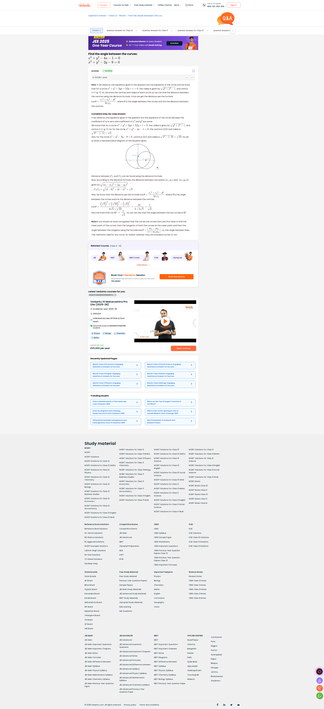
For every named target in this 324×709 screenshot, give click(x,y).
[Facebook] (217, 705)
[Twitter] (231, 705)
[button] (99, 258)
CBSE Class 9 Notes (197, 593)
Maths (122, 16)
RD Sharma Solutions (94, 537)
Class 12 (113, 16)
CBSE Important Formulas (165, 565)
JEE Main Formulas (93, 657)
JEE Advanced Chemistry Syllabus (134, 685)
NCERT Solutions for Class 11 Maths (134, 454)
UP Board (89, 624)
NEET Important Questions (166, 644)
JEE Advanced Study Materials (132, 593)
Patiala (190, 653)
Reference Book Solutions (96, 528)
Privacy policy (130, 705)
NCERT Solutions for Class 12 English (100, 513)
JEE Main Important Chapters (98, 648)
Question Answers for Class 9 (226, 30)
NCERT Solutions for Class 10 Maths (169, 454)
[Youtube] (238, 705)
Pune (213, 641)
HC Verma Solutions (94, 533)
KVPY (121, 555)
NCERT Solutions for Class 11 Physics (135, 458)
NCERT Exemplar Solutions (96, 546)
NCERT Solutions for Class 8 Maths (204, 454)
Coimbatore (216, 637)
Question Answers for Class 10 (190, 30)
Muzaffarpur (192, 640)
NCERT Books (194, 481)
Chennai (191, 644)
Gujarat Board (91, 589)
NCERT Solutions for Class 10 (166, 449)
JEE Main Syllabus (92, 666)
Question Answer (97, 16)
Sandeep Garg (91, 563)
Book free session (176, 276)
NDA (121, 550)
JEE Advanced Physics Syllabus (133, 673)
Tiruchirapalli (193, 675)
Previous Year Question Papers (133, 580)
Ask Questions (125, 611)
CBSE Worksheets (162, 542)
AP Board (89, 580)
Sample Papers (126, 585)
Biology (157, 580)
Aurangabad (216, 654)
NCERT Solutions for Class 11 (131, 449)
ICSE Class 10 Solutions (199, 537)
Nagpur (214, 646)
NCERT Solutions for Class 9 (166, 484)
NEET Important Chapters (165, 648)
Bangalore (191, 648)
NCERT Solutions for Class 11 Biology (135, 470)
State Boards (90, 576)
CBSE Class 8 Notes (197, 598)
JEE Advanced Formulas (130, 660)
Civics (156, 607)
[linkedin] (224, 705)
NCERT (87, 452)
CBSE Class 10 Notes (198, 589)
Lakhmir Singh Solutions (95, 550)
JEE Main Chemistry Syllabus (97, 679)
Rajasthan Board (92, 611)
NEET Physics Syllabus (163, 670)
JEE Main (123, 533)
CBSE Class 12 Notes (197, 580)
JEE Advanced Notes (128, 656)
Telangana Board (92, 615)
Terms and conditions (149, 705)
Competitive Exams (128, 528)
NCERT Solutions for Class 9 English (169, 500)
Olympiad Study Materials (131, 602)
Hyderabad (192, 661)
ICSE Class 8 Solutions (198, 546)
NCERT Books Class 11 (198, 490)
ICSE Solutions (195, 533)
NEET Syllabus (160, 666)
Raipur (213, 659)
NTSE (121, 559)
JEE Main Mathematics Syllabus (99, 675)
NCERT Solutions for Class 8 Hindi (203, 477)
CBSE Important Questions (166, 546)
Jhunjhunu (215, 680)
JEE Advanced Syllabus (129, 669)
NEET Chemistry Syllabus (165, 675)
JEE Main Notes (91, 653)
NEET (121, 542)
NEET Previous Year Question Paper (170, 683)
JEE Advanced (125, 537)
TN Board (89, 620)
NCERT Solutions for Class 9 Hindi (169, 511)
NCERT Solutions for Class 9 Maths (169, 488)
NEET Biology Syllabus (163, 679)
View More (142, 264)
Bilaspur (214, 663)
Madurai (191, 679)
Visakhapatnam (194, 670)
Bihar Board (90, 585)
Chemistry (159, 585)
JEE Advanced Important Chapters (134, 651)
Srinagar (214, 667)
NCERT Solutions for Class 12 (97, 461)
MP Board (89, 607)
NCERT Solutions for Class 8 (201, 449)
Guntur (214, 650)
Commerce (159, 598)
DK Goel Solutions (92, 555)
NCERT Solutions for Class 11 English (134, 495)
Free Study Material (128, 576)
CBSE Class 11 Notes (197, 585)
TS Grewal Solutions (93, 559)
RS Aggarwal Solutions (94, 542)
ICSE (191, 528)
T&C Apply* (116, 281)
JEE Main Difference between (98, 661)
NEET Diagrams (160, 657)
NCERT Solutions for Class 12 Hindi (99, 517)
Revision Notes (195, 576)
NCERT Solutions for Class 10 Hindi (169, 480)
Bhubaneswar (217, 676)
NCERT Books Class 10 (198, 494)
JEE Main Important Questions (98, 644)
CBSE (156, 528)
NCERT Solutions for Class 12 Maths (100, 465)
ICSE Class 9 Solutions (198, 542)
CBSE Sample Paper (162, 537)
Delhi (189, 657)
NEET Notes (159, 653)
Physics (157, 576)
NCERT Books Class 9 (198, 499)
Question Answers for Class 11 (155, 30)
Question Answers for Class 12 (120, 30)
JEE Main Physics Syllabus (96, 670)
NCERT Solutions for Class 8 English (204, 465)
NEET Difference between (165, 661)
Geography (159, 602)
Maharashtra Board (93, 602)
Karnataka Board (92, 593)
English (157, 593)
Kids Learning (125, 607)
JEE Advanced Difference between (135, 664)
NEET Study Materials (128, 598)
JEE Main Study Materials (130, 589)
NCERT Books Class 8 (198, 503)
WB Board (89, 628)
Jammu (214, 672)
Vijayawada (192, 666)
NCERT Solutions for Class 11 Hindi (134, 500)
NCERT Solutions (92, 457)
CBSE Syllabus (160, 533)
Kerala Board (90, 598)
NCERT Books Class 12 (198, 485)
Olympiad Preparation (129, 546)
